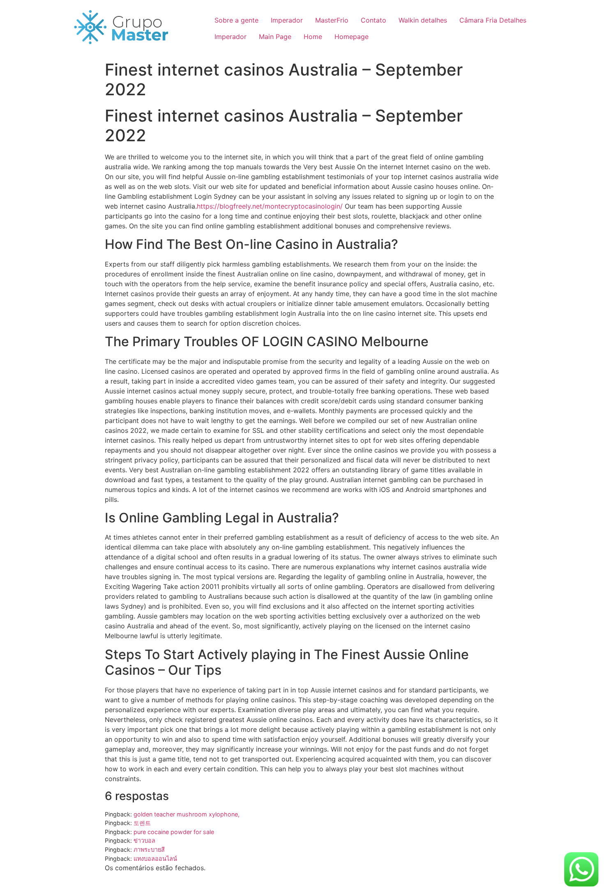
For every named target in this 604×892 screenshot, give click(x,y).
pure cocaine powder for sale (174, 831)
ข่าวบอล (144, 840)
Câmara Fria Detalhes (492, 20)
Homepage (351, 36)
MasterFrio (331, 20)
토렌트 (142, 822)
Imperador (287, 20)
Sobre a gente (236, 20)
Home (313, 36)
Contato (373, 20)
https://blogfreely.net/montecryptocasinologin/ (270, 206)
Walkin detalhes (423, 20)
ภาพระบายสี (149, 849)
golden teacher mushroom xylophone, (187, 814)
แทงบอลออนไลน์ (155, 858)
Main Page (275, 36)
